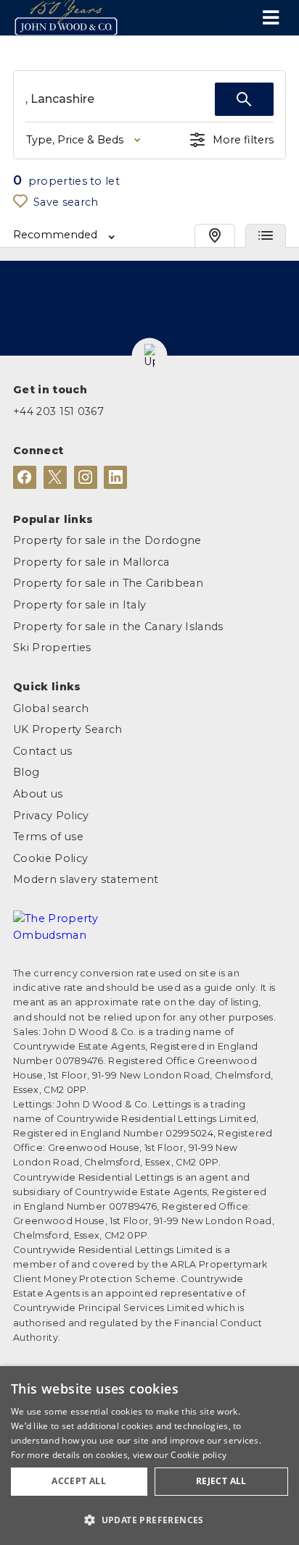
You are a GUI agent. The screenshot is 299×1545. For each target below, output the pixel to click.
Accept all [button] (79, 1481)
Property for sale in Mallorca (91, 562)
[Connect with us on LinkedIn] (115, 477)
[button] (150, 356)
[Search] (244, 99)
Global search (51, 708)
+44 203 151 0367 (58, 411)
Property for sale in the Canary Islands (118, 626)
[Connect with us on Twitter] (55, 477)
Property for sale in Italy (79, 604)
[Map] (214, 236)
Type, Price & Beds (74, 139)
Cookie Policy (50, 858)
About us (38, 793)
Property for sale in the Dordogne (107, 540)
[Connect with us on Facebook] (24, 477)
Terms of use (48, 836)
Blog (26, 772)
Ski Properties (52, 647)
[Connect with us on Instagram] (85, 477)
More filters (243, 139)
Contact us (42, 751)
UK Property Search (68, 729)
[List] (265, 236)
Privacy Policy (51, 815)
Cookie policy (198, 1455)
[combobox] (120, 99)
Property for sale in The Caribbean (108, 583)
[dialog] (149, 1455)
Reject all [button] (221, 1481)
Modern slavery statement (86, 879)
